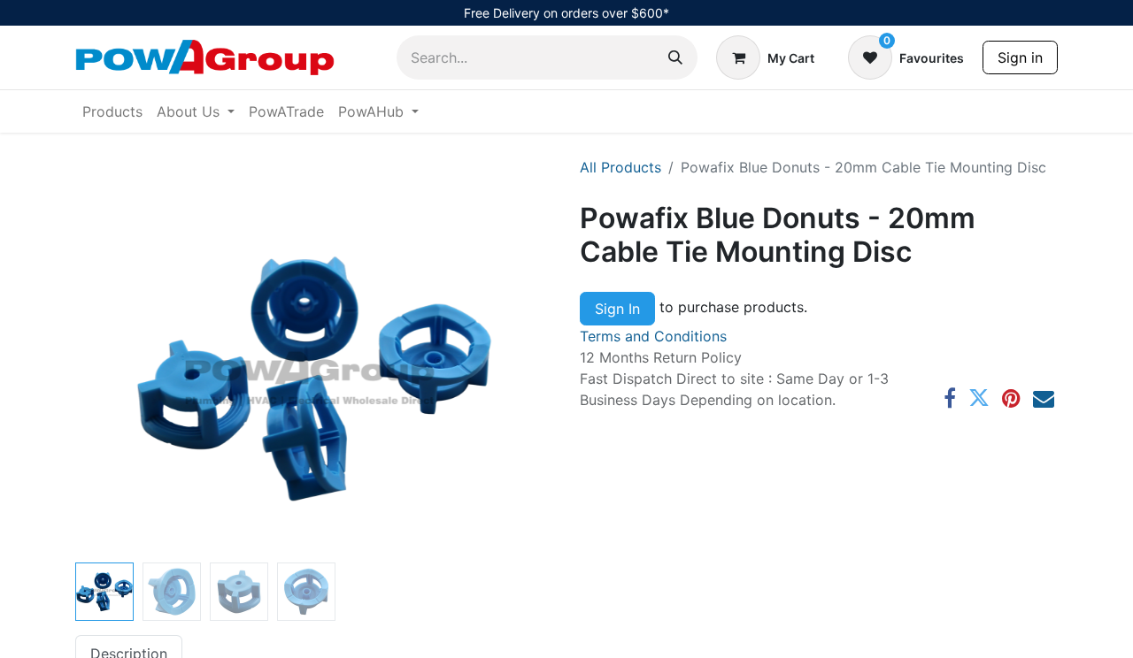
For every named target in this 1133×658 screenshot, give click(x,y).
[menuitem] (112, 111)
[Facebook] (950, 398)
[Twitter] (979, 398)
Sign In (617, 309)
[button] (111, 378)
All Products (620, 167)
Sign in (1020, 57)
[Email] (1043, 398)
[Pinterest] (1011, 398)
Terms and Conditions (653, 336)
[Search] (675, 57)
